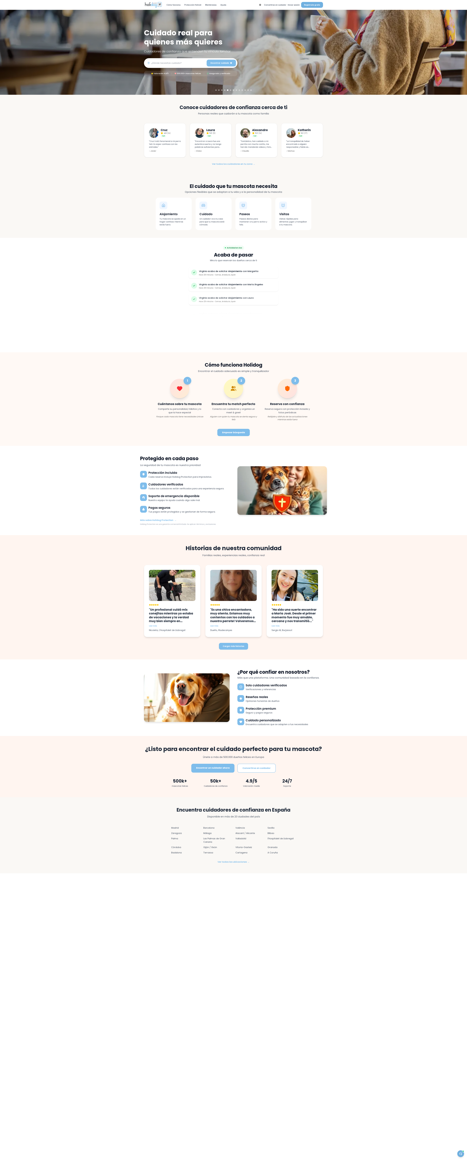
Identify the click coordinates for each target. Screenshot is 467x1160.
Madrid (175, 827)
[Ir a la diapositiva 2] (219, 90)
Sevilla (271, 827)
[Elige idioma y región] (260, 4)
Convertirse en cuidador (275, 5)
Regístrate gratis (312, 5)
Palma (174, 838)
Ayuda (223, 5)
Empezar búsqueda (233, 432)
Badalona (176, 852)
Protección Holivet (192, 5)
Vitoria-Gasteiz (243, 847)
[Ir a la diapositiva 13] (251, 90)
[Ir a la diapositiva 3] (222, 90)
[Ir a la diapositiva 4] (224, 90)
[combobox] (178, 63)
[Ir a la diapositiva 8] (236, 90)
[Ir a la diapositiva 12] (248, 90)
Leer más (153, 626)
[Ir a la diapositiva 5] (227, 90)
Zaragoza (176, 833)
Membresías (210, 5)
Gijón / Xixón (210, 847)
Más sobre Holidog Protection (158, 520)
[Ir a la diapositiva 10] (242, 90)
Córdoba (176, 847)
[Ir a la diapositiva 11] (245, 90)
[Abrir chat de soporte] (460, 1153)
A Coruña (273, 852)
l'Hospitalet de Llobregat (281, 838)
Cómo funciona (173, 5)
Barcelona (208, 827)
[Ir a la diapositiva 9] (239, 90)
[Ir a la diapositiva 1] (216, 90)
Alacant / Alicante (245, 833)
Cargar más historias (233, 646)
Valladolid (240, 838)
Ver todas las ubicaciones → (234, 861)
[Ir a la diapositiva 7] (233, 90)
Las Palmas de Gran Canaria (214, 840)
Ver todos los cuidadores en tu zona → (233, 163)
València (240, 827)
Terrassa (208, 852)
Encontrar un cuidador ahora (213, 767)
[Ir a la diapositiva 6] (230, 90)
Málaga (207, 833)
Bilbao (271, 833)
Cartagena (241, 852)
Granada (272, 847)
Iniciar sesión (294, 5)
